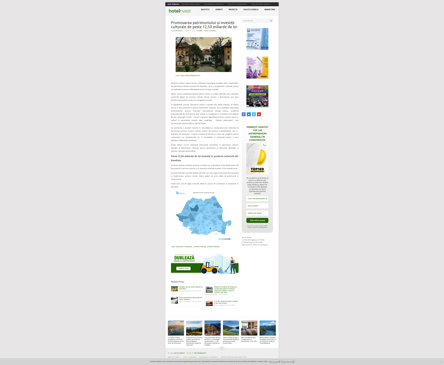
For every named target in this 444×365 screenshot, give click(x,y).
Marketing (269, 9)
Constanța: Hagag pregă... (191, 4)
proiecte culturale (213, 246)
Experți (219, 9)
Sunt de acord (274, 361)
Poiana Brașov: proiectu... (214, 4)
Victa (197, 165)
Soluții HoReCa (250, 9)
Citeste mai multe (287, 361)
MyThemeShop (200, 353)
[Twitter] (254, 114)
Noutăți (205, 9)
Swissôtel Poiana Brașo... (238, 4)
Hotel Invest (180, 11)
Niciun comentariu (210, 31)
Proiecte (233, 9)
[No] (441, 361)
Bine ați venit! (174, 357)
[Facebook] (244, 114)
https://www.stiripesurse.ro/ (190, 75)
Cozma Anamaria (176, 31)
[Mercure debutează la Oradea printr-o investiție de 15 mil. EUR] (249, 328)
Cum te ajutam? (189, 357)
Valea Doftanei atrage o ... (261, 4)
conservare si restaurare (183, 246)
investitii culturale (200, 246)
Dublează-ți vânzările (208, 357)
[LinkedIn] (249, 114)
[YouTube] (259, 114)
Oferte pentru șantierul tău (233, 357)
